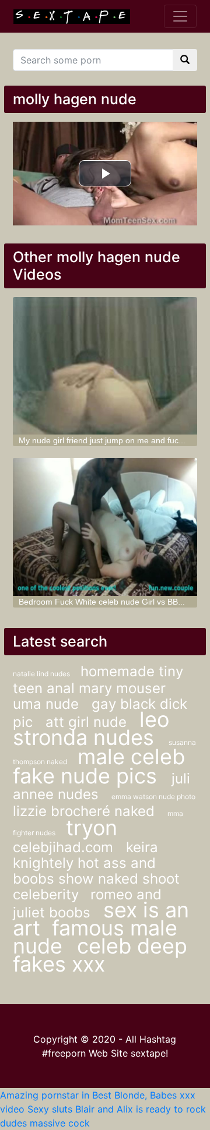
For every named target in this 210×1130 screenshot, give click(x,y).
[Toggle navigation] (180, 16)
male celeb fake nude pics (99, 766)
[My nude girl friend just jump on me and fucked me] (105, 366)
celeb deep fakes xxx (100, 955)
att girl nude (88, 722)
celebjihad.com (65, 847)
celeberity (46, 894)
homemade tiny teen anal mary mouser (98, 680)
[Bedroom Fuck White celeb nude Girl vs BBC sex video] (105, 527)
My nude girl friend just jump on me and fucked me (112, 440)
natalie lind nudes (42, 673)
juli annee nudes (101, 786)
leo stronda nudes (91, 728)
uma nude (48, 703)
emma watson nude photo (153, 796)
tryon (91, 828)
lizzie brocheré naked (86, 811)
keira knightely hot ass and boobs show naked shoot (96, 863)
